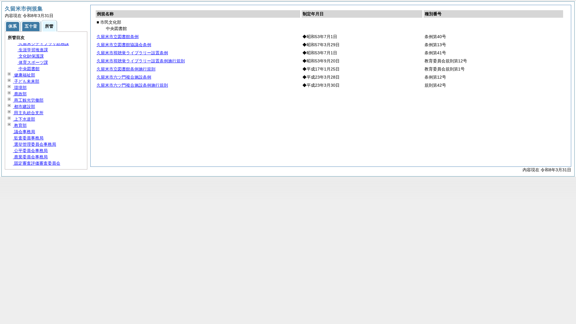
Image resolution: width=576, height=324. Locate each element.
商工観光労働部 (28, 100)
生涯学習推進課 (32, 49)
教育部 (20, 125)
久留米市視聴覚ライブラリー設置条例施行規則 (141, 60)
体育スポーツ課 (32, 62)
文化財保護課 (30, 56)
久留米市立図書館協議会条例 (124, 44)
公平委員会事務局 (30, 150)
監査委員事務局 (28, 138)
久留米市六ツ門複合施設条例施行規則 (132, 85)
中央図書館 (28, 68)
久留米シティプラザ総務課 (43, 43)
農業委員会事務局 (30, 156)
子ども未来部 (26, 81)
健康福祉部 (24, 75)
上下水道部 (24, 119)
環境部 (20, 87)
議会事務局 (24, 131)
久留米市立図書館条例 (118, 36)
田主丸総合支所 (28, 112)
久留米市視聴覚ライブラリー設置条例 (132, 52)
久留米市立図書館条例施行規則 (126, 69)
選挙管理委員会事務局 (34, 144)
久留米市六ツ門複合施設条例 (124, 77)
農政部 (20, 94)
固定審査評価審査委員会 (36, 163)
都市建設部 (24, 106)
